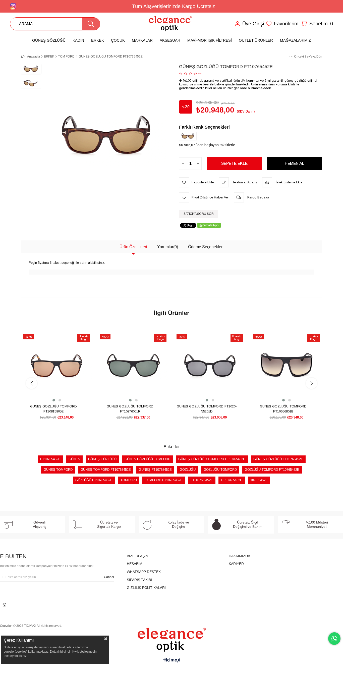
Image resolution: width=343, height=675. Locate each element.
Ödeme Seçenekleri (205, 247)
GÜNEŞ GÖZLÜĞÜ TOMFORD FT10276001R (130, 408)
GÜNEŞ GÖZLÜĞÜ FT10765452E (278, 459)
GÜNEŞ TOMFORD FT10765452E (106, 470)
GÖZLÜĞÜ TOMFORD (220, 470)
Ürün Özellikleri (133, 247)
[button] (54, 400)
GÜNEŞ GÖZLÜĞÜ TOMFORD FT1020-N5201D (207, 408)
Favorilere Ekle (51, 393)
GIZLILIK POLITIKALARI (146, 588)
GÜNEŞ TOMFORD (58, 470)
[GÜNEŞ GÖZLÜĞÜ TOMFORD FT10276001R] (133, 367)
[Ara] (91, 24)
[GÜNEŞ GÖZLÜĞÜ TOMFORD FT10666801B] (286, 367)
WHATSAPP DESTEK (144, 572)
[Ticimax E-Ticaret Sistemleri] (172, 660)
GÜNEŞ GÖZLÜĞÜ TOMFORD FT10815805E (53, 408)
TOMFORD (129, 480)
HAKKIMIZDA (239, 556)
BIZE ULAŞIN (137, 556)
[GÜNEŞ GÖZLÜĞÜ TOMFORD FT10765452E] (189, 136)
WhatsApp (210, 225)
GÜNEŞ (74, 459)
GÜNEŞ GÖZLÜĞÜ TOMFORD (147, 459)
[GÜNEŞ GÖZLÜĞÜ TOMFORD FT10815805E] (56, 367)
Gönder (109, 577)
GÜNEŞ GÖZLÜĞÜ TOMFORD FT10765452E (211, 459)
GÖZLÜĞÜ (188, 470)
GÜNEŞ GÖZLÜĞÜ (102, 459)
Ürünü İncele (62, 393)
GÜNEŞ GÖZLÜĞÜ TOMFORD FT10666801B (283, 408)
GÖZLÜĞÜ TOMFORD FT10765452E (272, 470)
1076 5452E (259, 480)
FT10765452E (50, 459)
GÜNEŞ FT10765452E (155, 470)
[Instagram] (4, 604)
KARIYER (236, 564)
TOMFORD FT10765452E (164, 480)
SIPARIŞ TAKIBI (139, 580)
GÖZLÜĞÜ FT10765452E (93, 480)
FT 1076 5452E (202, 480)
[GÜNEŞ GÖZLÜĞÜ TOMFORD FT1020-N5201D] (210, 367)
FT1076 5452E (231, 480)
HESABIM (134, 564)
